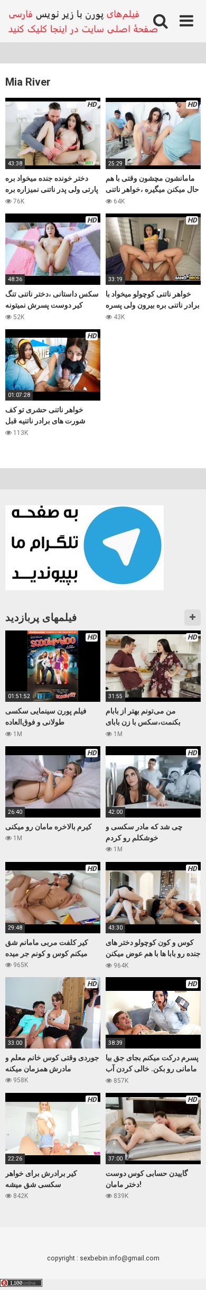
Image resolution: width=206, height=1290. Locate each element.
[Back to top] (186, 1268)
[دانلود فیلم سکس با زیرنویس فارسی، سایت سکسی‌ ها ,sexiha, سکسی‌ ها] (84, 21)
